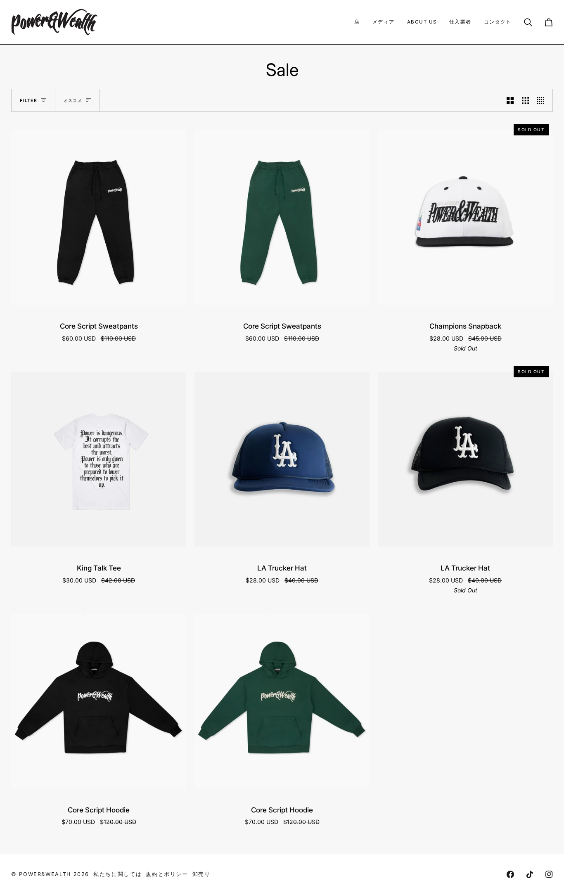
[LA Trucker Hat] (282, 459)
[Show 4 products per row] (542, 100)
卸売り (201, 874)
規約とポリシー (167, 874)
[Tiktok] (529, 874)
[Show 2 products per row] (510, 100)
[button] (357, 22)
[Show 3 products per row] (525, 100)
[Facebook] (510, 874)
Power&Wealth (45, 874)
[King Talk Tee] (98, 459)
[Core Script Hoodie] (98, 701)
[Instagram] (549, 874)
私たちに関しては (117, 874)
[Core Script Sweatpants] (98, 217)
